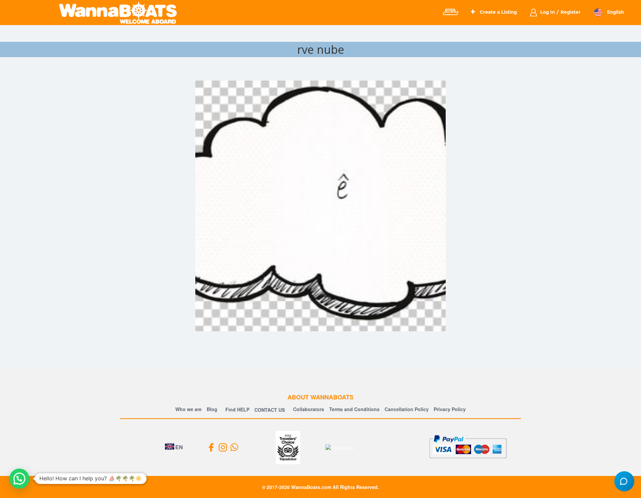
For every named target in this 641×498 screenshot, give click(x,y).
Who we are (188, 409)
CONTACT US (269, 409)
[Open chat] (624, 481)
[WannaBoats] (118, 12)
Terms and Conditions (354, 409)
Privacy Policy (450, 409)
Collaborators (308, 409)
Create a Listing (497, 12)
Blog (212, 409)
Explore (450, 12)
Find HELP (236, 409)
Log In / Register (560, 12)
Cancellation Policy (407, 409)
